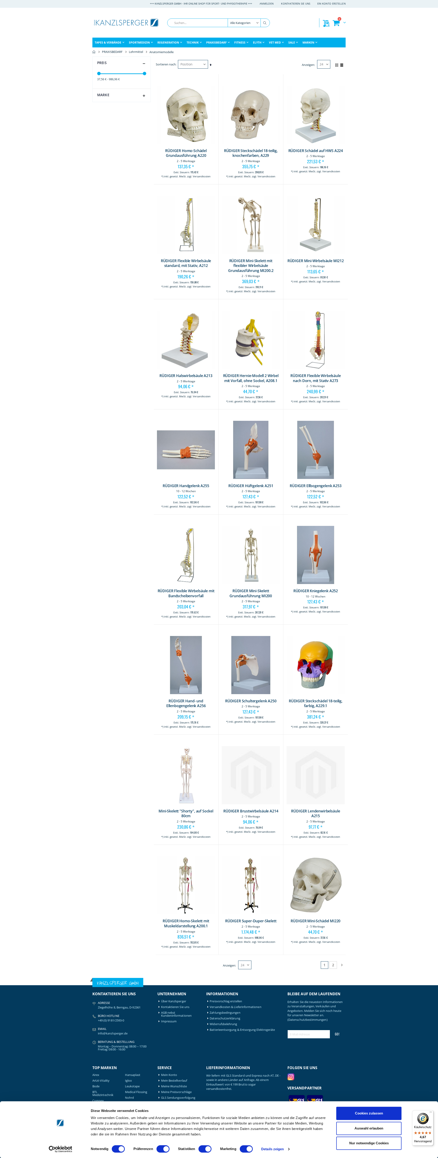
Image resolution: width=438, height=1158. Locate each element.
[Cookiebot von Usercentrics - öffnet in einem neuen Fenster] (61, 1149)
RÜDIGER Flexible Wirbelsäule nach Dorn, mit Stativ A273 (315, 378)
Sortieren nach (166, 64)
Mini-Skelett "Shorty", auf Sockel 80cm (186, 814)
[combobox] (218, 22)
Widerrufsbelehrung (223, 1024)
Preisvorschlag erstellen (226, 1001)
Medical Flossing (136, 1092)
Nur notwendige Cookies (369, 1143)
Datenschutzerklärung (225, 1018)
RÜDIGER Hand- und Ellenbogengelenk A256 (186, 703)
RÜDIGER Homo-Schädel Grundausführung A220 (186, 153)
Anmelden (267, 3)
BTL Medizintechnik (102, 1093)
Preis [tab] (102, 62)
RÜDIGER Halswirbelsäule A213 (185, 375)
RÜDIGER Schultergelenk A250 (250, 701)
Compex (98, 1100)
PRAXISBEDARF (112, 51)
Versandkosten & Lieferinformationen (235, 1006)
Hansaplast (133, 1074)
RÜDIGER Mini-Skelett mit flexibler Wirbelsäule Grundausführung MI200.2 (250, 265)
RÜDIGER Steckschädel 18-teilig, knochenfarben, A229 (251, 153)
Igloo (128, 1080)
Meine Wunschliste (174, 1086)
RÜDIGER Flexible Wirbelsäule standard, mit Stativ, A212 (186, 263)
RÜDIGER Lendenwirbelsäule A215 (315, 814)
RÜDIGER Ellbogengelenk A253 (316, 485)
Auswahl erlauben (369, 1128)
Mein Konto (169, 1074)
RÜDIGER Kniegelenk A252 (315, 591)
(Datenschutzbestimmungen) (307, 1020)
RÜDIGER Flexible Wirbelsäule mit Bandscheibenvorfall (186, 593)
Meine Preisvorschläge (176, 1092)
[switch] (162, 1149)
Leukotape (132, 1086)
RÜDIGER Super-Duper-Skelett (250, 921)
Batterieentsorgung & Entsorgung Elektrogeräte (242, 1029)
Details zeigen (272, 1149)
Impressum (169, 1021)
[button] (294, 180)
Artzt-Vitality (101, 1080)
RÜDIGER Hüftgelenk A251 (250, 485)
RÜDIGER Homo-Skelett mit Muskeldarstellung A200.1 (186, 923)
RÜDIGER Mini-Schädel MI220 (315, 921)
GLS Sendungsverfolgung (178, 1097)
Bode (95, 1086)
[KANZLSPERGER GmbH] (126, 22)
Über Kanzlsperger (173, 1001)
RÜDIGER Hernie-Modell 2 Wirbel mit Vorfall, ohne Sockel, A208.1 (251, 378)
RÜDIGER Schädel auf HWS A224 (315, 150)
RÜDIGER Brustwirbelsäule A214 (250, 811)
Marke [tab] (103, 95)
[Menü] (430, 1113)
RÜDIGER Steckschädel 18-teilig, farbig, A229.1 (315, 703)
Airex (95, 1074)
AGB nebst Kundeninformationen (176, 1014)
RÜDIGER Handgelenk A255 (186, 485)
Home (94, 52)
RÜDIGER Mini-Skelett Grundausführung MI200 (250, 593)
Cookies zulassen (369, 1113)
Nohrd (129, 1097)
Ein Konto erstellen (331, 3)
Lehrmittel (136, 51)
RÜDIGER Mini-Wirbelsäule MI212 (315, 260)
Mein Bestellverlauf (174, 1080)
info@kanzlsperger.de (113, 1033)
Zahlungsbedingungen (225, 1012)
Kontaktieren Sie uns (295, 3)
